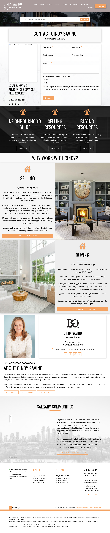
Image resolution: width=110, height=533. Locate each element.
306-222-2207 (60, 349)
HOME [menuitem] (36, 5)
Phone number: (77, 55)
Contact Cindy (101, 6)
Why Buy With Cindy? (39, 476)
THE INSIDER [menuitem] (89, 7)
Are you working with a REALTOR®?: (57, 76)
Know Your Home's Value (63, 478)
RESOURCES (74, 5)
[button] (100, 6)
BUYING (57, 5)
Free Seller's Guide (62, 482)
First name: (47, 47)
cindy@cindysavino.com (82, 349)
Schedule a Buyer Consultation (82, 309)
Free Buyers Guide (38, 482)
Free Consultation (61, 480)
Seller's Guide (28, 392)
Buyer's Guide (11, 392)
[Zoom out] (11, 419)
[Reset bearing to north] (11, 421)
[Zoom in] (11, 416)
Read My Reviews (46, 392)
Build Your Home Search (40, 478)
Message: (47, 63)
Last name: (76, 47)
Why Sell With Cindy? (62, 476)
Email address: (48, 55)
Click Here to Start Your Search (72, 452)
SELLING (65, 5)
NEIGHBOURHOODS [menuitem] (87, 5)
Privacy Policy (79, 507)
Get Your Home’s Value (27, 236)
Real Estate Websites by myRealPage (92, 507)
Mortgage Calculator (39, 480)
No (46, 83)
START (21, 149)
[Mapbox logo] (13, 457)
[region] (31, 436)
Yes (46, 79)
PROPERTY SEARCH (46, 5)
